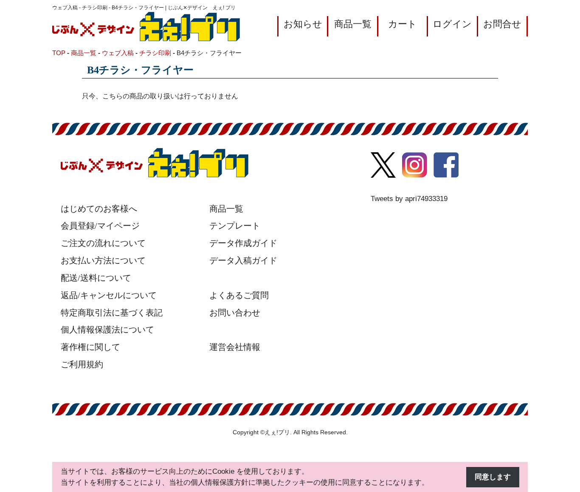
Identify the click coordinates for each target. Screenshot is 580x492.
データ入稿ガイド (243, 260)
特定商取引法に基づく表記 (112, 312)
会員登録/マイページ (100, 225)
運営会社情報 (234, 347)
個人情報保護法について (107, 329)
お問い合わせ (234, 312)
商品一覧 (353, 24)
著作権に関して (90, 347)
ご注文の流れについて (103, 243)
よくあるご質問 (239, 295)
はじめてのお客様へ (99, 208)
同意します (493, 477)
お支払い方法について (103, 260)
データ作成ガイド (243, 243)
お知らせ (303, 24)
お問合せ (502, 24)
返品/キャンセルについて (109, 295)
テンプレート (234, 225)
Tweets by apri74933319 (409, 199)
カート (402, 24)
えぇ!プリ (277, 432)
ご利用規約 (82, 364)
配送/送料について (96, 277)
